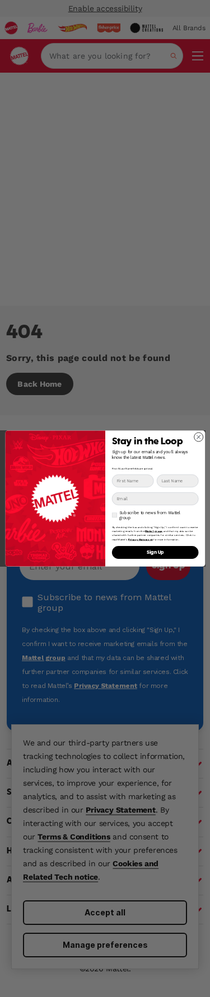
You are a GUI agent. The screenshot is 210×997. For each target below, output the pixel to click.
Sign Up (155, 552)
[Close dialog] (198, 437)
